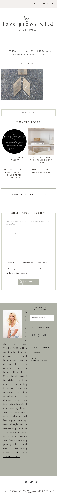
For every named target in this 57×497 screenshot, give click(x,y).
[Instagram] (48, 3)
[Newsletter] (44, 3)
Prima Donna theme (26, 490)
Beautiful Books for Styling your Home (41, 160)
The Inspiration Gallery (14, 158)
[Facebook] (35, 3)
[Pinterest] (39, 4)
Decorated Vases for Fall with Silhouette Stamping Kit (14, 173)
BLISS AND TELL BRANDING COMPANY (40, 492)
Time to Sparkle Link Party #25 (41, 170)
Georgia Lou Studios (47, 490)
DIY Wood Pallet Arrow (33, 194)
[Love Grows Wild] (28, 22)
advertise (35, 353)
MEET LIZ (46, 347)
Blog (33, 366)
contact (35, 347)
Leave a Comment (28, 112)
